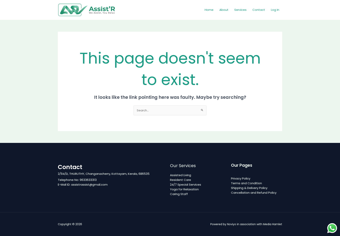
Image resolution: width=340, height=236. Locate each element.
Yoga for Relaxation (184, 189)
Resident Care (180, 180)
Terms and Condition (246, 183)
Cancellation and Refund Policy (253, 193)
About (223, 10)
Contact (258, 10)
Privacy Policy (240, 178)
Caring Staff (179, 194)
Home (209, 10)
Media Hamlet (272, 224)
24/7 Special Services (185, 184)
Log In (275, 10)
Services (240, 10)
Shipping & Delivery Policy (249, 188)
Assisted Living (180, 175)
